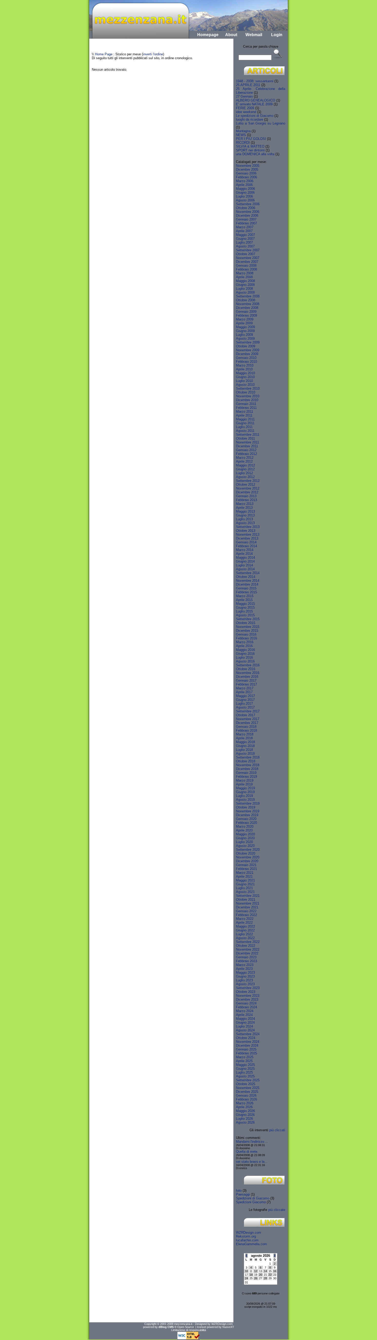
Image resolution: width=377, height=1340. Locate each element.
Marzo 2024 (244, 1011)
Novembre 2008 (247, 304)
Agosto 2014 (245, 569)
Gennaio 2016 (246, 634)
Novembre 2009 (247, 350)
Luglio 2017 (244, 703)
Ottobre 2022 (245, 946)
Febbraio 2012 (246, 454)
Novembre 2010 (247, 396)
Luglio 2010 (244, 381)
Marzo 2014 (244, 550)
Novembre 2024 (247, 1042)
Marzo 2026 (244, 1103)
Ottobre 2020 (245, 853)
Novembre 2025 (247, 1088)
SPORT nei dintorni (250, 150)
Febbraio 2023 (246, 961)
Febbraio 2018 (246, 730)
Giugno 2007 (245, 239)
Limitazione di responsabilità (188, 1330)
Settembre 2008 (248, 296)
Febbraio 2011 (246, 408)
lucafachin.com (247, 1240)
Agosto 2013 (245, 523)
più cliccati (277, 1130)
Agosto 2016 (245, 661)
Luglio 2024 (244, 1026)
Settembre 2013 (248, 527)
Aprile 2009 (244, 323)
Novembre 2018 (247, 765)
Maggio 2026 (245, 1111)
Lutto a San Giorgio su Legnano (260, 123)
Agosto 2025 (245, 1076)
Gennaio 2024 (246, 1003)
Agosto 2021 (245, 892)
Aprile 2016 (244, 646)
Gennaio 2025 (246, 1049)
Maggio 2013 (245, 511)
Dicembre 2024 (247, 1045)
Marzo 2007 (244, 227)
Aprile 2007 (244, 231)
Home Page (103, 54)
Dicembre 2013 (247, 538)
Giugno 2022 (245, 930)
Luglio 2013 (244, 519)
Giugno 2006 (245, 192)
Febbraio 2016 (246, 638)
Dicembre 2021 (247, 907)
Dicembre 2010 (247, 400)
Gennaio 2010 (246, 358)
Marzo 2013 (244, 504)
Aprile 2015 (244, 600)
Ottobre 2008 (245, 300)
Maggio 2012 (245, 465)
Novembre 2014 (247, 581)
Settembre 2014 (248, 573)
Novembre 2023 (247, 996)
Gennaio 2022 (246, 911)
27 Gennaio (244, 96)
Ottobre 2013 (245, 531)
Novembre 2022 (247, 949)
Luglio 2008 (244, 288)
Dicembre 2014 (247, 584)
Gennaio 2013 (246, 496)
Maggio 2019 (245, 788)
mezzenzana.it (183, 1323)
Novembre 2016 (247, 673)
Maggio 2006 (245, 189)
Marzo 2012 (244, 458)
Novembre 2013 (247, 534)
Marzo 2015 (244, 596)
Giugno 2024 (245, 1022)
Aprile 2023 (244, 969)
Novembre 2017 (247, 719)
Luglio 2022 (244, 934)
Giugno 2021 (245, 884)
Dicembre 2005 (247, 169)
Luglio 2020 (244, 842)
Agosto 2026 (245, 1122)
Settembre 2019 (248, 803)
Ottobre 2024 (245, 1038)
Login (276, 35)
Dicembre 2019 (247, 815)
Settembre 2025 (248, 1080)
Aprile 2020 (244, 830)
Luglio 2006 (244, 196)
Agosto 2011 (245, 431)
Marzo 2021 (244, 873)
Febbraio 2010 (246, 361)
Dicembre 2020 (247, 861)
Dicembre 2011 (247, 446)
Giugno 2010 (245, 377)
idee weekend (246, 112)
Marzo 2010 (244, 365)
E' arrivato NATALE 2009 (254, 104)
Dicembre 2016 (247, 677)
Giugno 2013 (245, 515)
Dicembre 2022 (247, 953)
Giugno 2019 (245, 792)
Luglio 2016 (244, 657)
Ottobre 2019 (245, 807)
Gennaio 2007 (246, 219)
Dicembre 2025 (247, 1092)
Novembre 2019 (247, 811)
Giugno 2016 (245, 654)
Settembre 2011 (247, 435)
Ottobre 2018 (245, 761)
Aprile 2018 (244, 738)
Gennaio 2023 (246, 957)
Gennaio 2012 (246, 450)
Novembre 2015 (247, 627)
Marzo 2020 (244, 826)
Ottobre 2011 (245, 438)
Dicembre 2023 (247, 999)
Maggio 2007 (245, 235)
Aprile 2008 (244, 277)
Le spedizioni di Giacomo (254, 116)
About (231, 35)
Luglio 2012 (244, 473)
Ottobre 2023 (245, 992)
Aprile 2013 (244, 508)
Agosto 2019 (245, 800)
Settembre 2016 (248, 665)
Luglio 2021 (244, 888)
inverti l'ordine (153, 54)
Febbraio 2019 (246, 776)
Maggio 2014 (245, 557)
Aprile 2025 (244, 1061)
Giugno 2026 (245, 1115)
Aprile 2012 (244, 461)
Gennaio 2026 (246, 1095)
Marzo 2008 (244, 273)
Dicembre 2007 (247, 262)
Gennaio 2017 (246, 680)
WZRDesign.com (248, 1232)
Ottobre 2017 (245, 715)
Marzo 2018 (244, 734)
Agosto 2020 (245, 846)
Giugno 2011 (245, 423)
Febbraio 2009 (246, 315)
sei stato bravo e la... (251, 1162)
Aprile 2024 (244, 1015)
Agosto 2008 (245, 292)
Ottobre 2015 (245, 623)
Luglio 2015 (244, 611)
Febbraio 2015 (246, 592)
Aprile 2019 (244, 784)
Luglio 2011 (244, 427)
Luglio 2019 (244, 796)
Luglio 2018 (244, 750)
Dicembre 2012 (247, 492)
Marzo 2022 (244, 919)
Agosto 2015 (245, 615)
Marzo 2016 (244, 642)
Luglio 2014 (244, 565)
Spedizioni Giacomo (251, 1202)
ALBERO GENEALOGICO (255, 100)
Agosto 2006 (245, 200)
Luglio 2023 (244, 980)
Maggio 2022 (245, 926)
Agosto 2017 (245, 707)
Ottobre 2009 (245, 346)
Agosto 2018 (245, 753)
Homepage (208, 35)
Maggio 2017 (245, 696)
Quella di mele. (247, 1152)
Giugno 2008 (245, 285)
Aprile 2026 (244, 1107)
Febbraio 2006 (246, 177)
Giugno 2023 (245, 976)
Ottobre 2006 (245, 208)
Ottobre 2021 (245, 899)
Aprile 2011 (244, 415)
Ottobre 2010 (245, 392)
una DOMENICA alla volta (255, 154)
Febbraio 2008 (246, 269)
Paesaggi (243, 1194)
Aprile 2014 (244, 554)
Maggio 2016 (245, 650)
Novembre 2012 (247, 488)
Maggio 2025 (245, 1065)
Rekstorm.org (246, 1236)
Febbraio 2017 (246, 684)
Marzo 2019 (244, 780)
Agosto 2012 (245, 477)
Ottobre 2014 (245, 577)
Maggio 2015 (245, 604)
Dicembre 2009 (247, 354)
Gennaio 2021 (246, 865)
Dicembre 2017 (247, 723)
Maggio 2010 (245, 373)
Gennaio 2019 (246, 773)
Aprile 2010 (244, 369)
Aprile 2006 (244, 185)
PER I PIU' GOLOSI (251, 139)
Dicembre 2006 (247, 215)
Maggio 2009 (245, 327)
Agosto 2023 (245, 984)
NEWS (241, 135)
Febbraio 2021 (246, 869)
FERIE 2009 (245, 108)
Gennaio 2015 (246, 588)
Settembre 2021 (248, 896)
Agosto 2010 (245, 385)
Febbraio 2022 (246, 915)
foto (239, 1190)
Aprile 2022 (244, 923)
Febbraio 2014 (246, 546)
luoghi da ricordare (249, 119)
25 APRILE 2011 (248, 85)
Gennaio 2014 (246, 542)
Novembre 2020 (247, 857)
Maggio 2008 (245, 281)
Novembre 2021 (247, 903)
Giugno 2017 (245, 700)
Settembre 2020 (248, 849)
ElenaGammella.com (251, 1244)
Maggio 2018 (245, 742)
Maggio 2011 (245, 419)
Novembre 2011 (247, 442)
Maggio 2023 (245, 972)
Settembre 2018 (248, 757)
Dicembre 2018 (247, 769)
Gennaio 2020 (246, 819)
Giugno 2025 (245, 1069)
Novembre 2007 (247, 258)
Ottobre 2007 (245, 254)
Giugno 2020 (245, 838)
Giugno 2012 (245, 469)
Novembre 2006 (247, 212)
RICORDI (243, 142)
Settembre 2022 (248, 942)
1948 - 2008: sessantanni (254, 81)
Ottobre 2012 (245, 484)
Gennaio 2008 (246, 265)
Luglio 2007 (244, 242)
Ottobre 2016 (245, 669)
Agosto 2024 (245, 1030)
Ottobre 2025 (245, 1084)
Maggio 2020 (245, 834)
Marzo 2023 (244, 965)
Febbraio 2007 (246, 223)
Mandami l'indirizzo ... (252, 1142)
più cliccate (276, 1210)
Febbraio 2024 (246, 1007)
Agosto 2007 (245, 246)
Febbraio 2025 (246, 1053)
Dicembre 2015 (247, 630)
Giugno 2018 (245, 746)
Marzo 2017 (244, 688)
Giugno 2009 (245, 331)
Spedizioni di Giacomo (252, 1198)
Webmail (253, 35)
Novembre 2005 (247, 166)
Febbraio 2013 (246, 500)
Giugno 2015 (245, 607)
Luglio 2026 (244, 1118)
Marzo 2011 (244, 411)
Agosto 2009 (245, 338)
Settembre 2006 (248, 204)
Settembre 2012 (248, 481)
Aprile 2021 (244, 876)
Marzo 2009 (244, 319)
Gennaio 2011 (246, 404)
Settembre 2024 (248, 1034)
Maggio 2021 (245, 880)
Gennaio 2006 (246, 173)
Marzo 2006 (244, 181)
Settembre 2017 (248, 711)
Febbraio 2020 (246, 823)
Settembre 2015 (248, 619)
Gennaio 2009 (246, 312)
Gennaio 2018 (246, 727)
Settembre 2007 (248, 250)
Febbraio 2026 (246, 1099)
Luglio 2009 (244, 335)
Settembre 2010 (248, 388)
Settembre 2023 (248, 988)
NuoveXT (228, 1326)
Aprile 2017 (244, 692)
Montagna (243, 131)
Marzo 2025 (244, 1057)
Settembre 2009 (248, 342)
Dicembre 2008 (247, 308)
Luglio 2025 (244, 1072)
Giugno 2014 (245, 561)
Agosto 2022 (245, 938)
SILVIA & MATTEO (250, 146)
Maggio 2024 (245, 1019)
